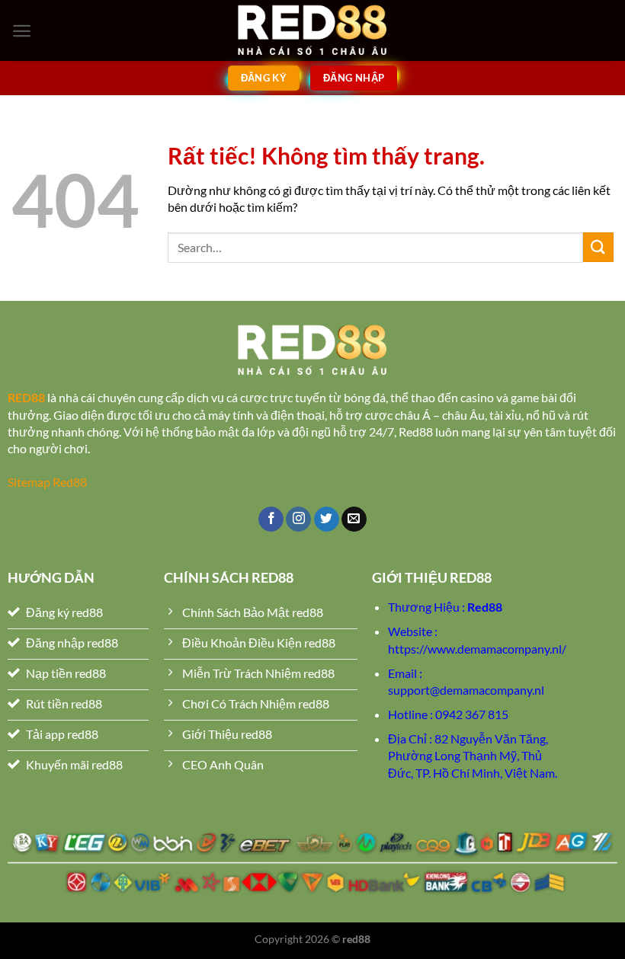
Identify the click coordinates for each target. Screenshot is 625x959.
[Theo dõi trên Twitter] (326, 519)
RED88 (26, 397)
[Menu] (21, 31)
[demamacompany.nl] (312, 30)
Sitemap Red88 (47, 482)
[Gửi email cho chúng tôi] (354, 519)
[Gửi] (598, 247)
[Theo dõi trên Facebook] (271, 519)
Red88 (484, 606)
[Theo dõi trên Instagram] (298, 519)
